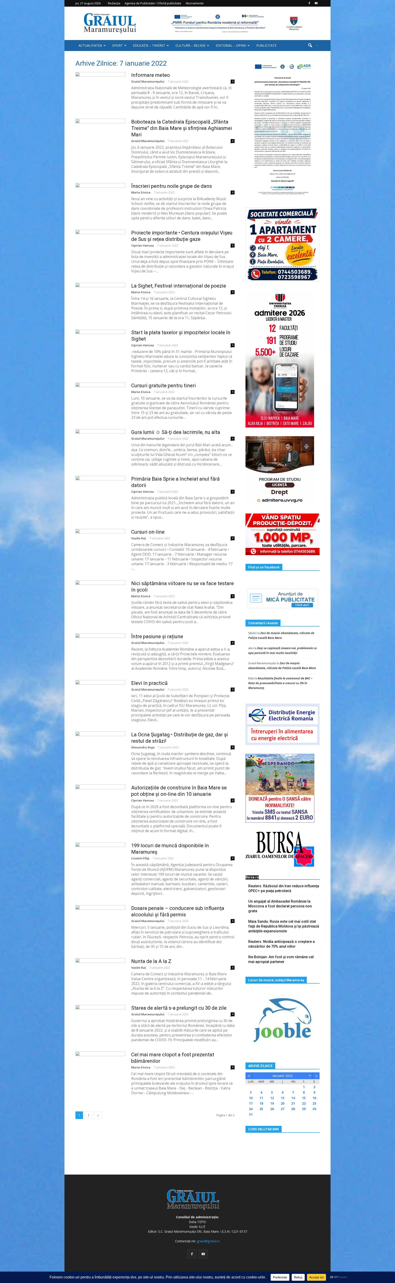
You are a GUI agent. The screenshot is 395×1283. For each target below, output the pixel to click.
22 (304, 1103)
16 (314, 1098)
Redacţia (114, 3)
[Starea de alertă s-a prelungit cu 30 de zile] (100, 1022)
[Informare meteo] (100, 89)
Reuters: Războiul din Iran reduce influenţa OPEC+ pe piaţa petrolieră (283, 888)
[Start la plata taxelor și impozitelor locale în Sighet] (100, 346)
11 (261, 1098)
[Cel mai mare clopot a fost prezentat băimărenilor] (100, 1069)
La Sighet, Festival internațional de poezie (178, 286)
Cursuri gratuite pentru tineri (163, 385)
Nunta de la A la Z (151, 961)
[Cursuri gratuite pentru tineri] (100, 399)
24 (251, 1109)
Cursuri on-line (148, 532)
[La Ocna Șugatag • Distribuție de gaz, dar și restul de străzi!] (100, 749)
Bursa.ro (252, 877)
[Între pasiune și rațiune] (100, 650)
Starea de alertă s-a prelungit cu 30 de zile (179, 1008)
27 (282, 1109)
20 (282, 1103)
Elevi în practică (149, 683)
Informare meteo (150, 75)
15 (304, 1098)
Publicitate (266, 45)
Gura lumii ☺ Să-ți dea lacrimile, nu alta (175, 432)
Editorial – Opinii (231, 45)
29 (304, 1109)
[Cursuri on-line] (100, 546)
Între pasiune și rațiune (157, 636)
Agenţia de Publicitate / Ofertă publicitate (153, 3)
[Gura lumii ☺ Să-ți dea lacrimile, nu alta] (100, 446)
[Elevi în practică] (100, 697)
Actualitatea (90, 45)
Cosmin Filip (140, 858)
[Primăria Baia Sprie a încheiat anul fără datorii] (100, 493)
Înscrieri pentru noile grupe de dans (171, 186)
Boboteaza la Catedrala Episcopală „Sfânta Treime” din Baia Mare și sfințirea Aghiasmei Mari (181, 128)
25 (261, 1109)
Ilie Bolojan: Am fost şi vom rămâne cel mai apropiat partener (281, 959)
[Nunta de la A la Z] (100, 975)
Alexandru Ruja (143, 747)
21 (293, 1103)
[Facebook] (309, 3)
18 (261, 1103)
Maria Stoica (140, 192)
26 (272, 1109)
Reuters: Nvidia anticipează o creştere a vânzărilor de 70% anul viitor (281, 944)
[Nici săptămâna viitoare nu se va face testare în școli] (100, 597)
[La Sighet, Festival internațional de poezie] (100, 300)
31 (251, 1114)
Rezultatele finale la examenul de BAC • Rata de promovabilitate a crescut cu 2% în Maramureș (280, 683)
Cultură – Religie (191, 45)
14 (293, 1098)
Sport (117, 45)
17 (251, 1103)
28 (293, 1109)
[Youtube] (316, 3)
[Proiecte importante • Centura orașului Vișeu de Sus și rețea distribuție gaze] (100, 247)
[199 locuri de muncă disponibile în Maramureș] (100, 859)
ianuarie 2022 (282, 1075)
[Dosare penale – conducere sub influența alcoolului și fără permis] (100, 922)
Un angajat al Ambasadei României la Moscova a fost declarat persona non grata (280, 906)
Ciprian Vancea (142, 245)
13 (282, 1098)
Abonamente (195, 3)
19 (272, 1103)
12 (272, 1098)
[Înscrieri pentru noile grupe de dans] (100, 200)
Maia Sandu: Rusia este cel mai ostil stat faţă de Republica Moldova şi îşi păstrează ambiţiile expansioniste (283, 926)
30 (314, 1109)
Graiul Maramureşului (147, 81)
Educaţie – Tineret (149, 45)
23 (314, 1103)
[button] (311, 45)
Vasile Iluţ (138, 538)
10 (251, 1098)
